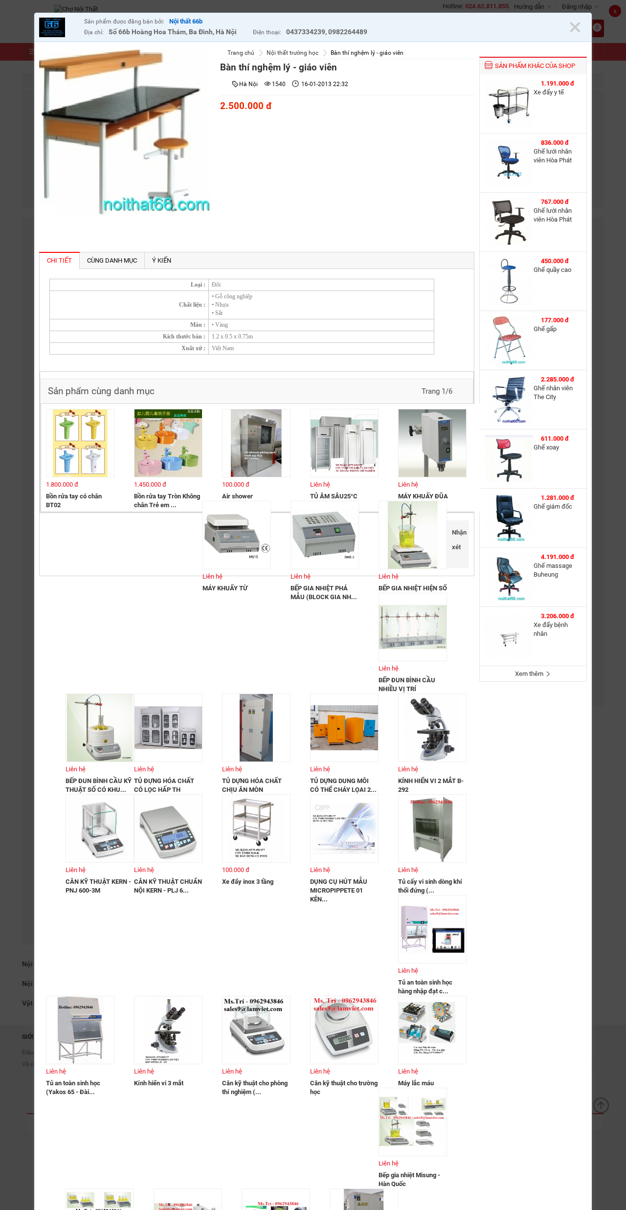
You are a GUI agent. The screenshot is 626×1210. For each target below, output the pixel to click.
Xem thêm (530, 673)
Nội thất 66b (185, 21)
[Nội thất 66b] (59, 29)
